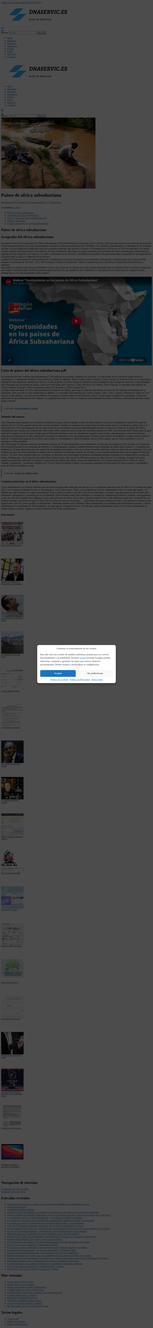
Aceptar (58, 673)
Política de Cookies (59, 679)
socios (83, 658)
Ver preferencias (95, 673)
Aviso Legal (97, 679)
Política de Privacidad (80, 679)
